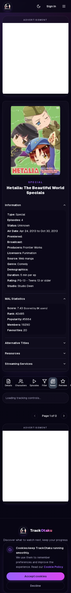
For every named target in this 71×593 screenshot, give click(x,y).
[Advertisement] (35, 58)
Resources (12, 353)
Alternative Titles (17, 343)
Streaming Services (18, 363)
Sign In (51, 6)
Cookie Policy (53, 566)
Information (13, 205)
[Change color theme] (39, 6)
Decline (35, 585)
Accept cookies (35, 576)
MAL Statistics (15, 298)
